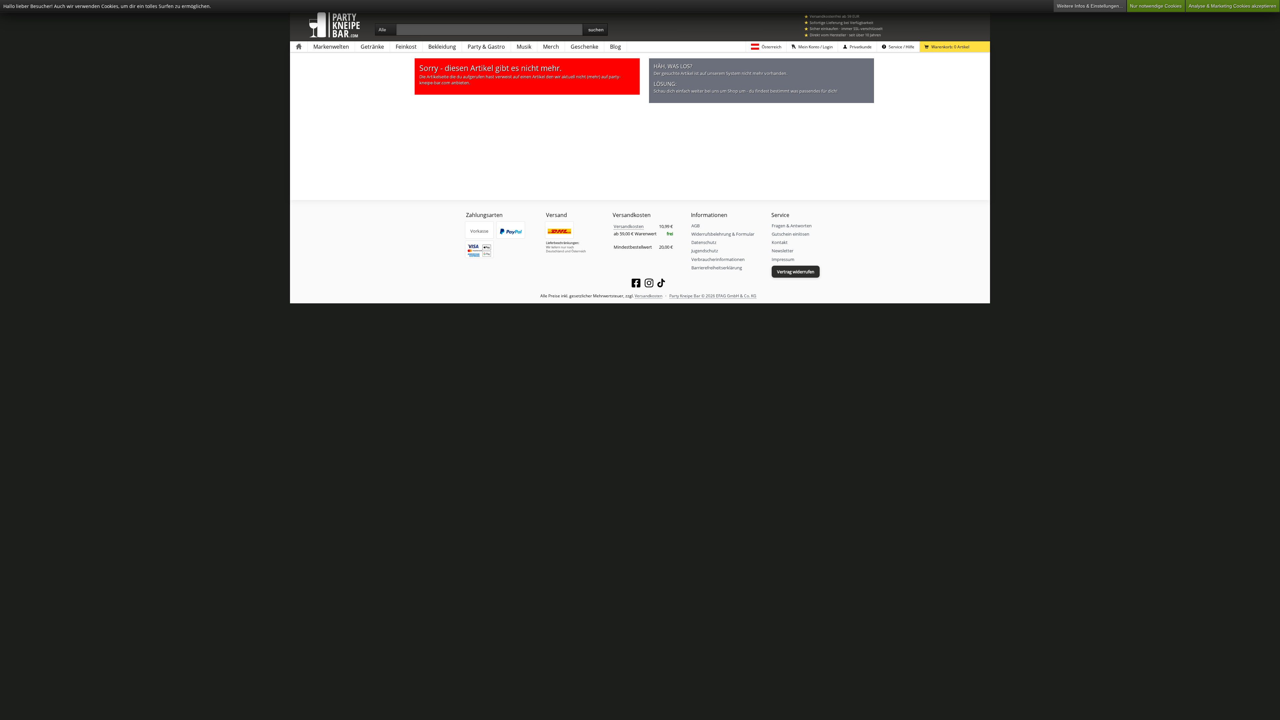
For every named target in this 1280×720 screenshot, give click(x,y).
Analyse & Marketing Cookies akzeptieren (1232, 6)
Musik (524, 46)
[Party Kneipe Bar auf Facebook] (636, 284)
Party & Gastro (486, 46)
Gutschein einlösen (790, 234)
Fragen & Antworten (792, 226)
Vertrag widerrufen (795, 272)
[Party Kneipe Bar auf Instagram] (649, 284)
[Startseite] (298, 46)
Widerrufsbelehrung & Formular (722, 234)
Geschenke (584, 46)
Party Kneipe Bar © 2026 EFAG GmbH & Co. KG (712, 295)
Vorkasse (479, 231)
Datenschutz (703, 242)
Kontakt (780, 242)
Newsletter (782, 251)
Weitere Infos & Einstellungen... (1090, 6)
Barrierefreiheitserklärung (716, 268)
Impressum (783, 259)
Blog (615, 46)
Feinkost (406, 46)
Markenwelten (331, 46)
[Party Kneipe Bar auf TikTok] (661, 284)
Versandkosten (629, 226)
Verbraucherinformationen (718, 259)
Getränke (372, 46)
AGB (695, 226)
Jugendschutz (704, 251)
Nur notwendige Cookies (1156, 6)
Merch (551, 46)
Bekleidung (442, 46)
